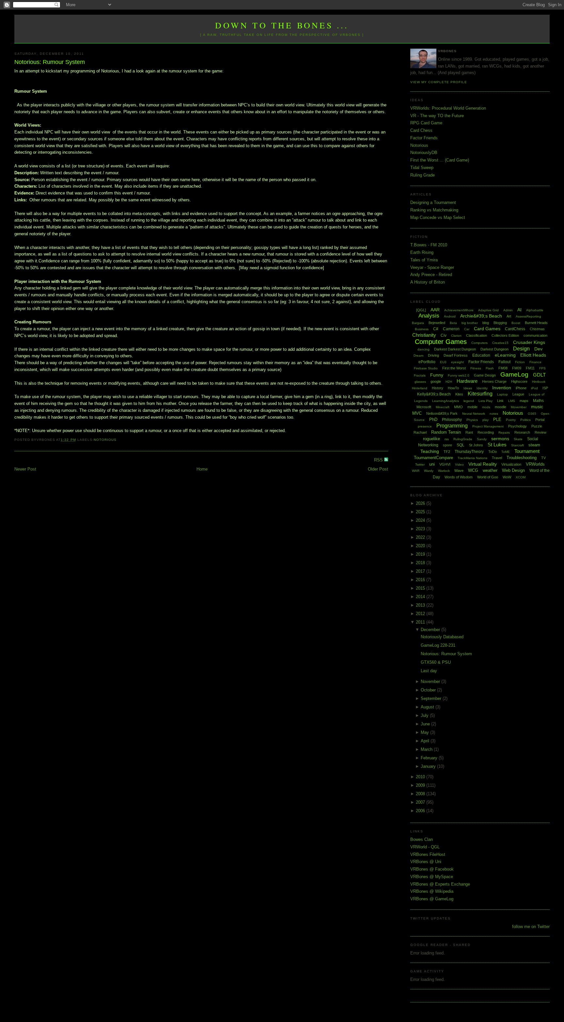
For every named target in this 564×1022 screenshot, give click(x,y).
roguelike (431, 438)
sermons (500, 438)
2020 (421, 545)
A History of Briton (427, 282)
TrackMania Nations (472, 458)
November (431, 681)
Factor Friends (424, 137)
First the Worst (454, 368)
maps (524, 401)
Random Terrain (446, 432)
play (485, 420)
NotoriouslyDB (423, 152)
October (429, 690)
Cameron (451, 329)
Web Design (513, 470)
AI (519, 309)
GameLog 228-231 (438, 645)
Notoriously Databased (442, 636)
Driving (433, 355)
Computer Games (441, 341)
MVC (417, 413)
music (537, 406)
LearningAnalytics (445, 401)
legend (468, 401)
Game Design (485, 375)
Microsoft (423, 407)
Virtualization (511, 464)
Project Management (488, 426)
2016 (421, 579)
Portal (539, 420)
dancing (423, 349)
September (432, 698)
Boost (515, 323)
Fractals (420, 375)
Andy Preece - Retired (431, 274)
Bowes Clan (421, 839)
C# (435, 329)
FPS (542, 368)
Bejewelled (437, 323)
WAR (415, 470)
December (431, 629)
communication (535, 335)
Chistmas (537, 329)
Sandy (482, 439)
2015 (421, 588)
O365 (532, 413)
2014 (421, 596)
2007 (421, 802)
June (426, 723)
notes (494, 413)
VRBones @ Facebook (432, 869)
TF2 (447, 452)
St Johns (476, 445)
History (437, 388)
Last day (429, 670)
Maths (538, 400)
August (428, 707)
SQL (460, 445)
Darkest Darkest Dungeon (455, 349)
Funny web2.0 (458, 375)
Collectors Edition (505, 335)
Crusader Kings (529, 342)
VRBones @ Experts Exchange (440, 884)
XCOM (520, 477)
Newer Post (25, 469)
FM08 (503, 368)
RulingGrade (462, 439)
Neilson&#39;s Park (442, 413)
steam (534, 444)
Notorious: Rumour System (49, 62)
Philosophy (452, 419)
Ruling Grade (422, 175)
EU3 (443, 362)
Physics (472, 420)
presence (425, 426)
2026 (421, 503)
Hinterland (419, 388)
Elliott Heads (533, 355)
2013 (421, 605)
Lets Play (485, 401)
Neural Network (473, 413)
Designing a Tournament (433, 202)
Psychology (517, 426)
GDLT (539, 375)
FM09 (516, 368)
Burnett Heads (536, 323)
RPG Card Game (426, 122)
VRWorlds (535, 464)
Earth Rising (421, 252)
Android (450, 316)
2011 (421, 622)
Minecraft (442, 407)
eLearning (505, 355)
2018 (421, 562)
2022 (421, 537)
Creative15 (500, 343)
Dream (418, 355)
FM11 (530, 368)
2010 (421, 776)
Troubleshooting (522, 457)
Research (522, 432)
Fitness (475, 368)
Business (422, 329)
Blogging (500, 323)
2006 (421, 810)
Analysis (428, 316)
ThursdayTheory (469, 451)
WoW (507, 477)
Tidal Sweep (421, 167)
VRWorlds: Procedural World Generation (448, 108)
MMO (458, 407)
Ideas (467, 388)
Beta (453, 323)
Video (459, 464)
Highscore (519, 381)
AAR (435, 309)
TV (543, 458)
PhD (433, 419)
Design (521, 348)
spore (447, 445)
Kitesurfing (480, 393)
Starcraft (517, 445)
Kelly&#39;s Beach (434, 394)
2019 (421, 554)
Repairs (504, 432)
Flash (490, 368)
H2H (449, 381)
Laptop (502, 394)
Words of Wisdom (459, 477)
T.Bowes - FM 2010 (428, 244)
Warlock (444, 470)
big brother (470, 323)
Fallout (504, 362)
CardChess (515, 329)
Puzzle (536, 426)
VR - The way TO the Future (437, 115)
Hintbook (538, 381)
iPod (534, 388)
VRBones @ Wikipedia (431, 891)
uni (432, 464)
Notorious (105, 439)
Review (540, 432)
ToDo (492, 452)
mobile (472, 407)
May (425, 732)
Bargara (418, 323)
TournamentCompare (433, 457)
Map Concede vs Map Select (437, 217)
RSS (379, 459)
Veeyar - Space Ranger (432, 267)
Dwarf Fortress (456, 355)
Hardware (467, 381)
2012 (421, 613)
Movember (518, 407)
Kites (459, 394)
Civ (443, 335)
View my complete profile (438, 82)
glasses (420, 381)
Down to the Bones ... (282, 25)
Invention (501, 387)
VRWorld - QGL (425, 846)
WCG (473, 470)
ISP (545, 388)
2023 (421, 528)
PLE (497, 419)
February (430, 757)
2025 (421, 511)
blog (485, 323)
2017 (421, 571)
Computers (479, 343)
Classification (476, 335)
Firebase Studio (426, 368)
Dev (538, 348)
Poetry (511, 420)
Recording (486, 432)
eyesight (457, 362)
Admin (508, 310)
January (429, 766)
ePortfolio (426, 362)
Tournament (527, 451)
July (425, 715)
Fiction (520, 362)
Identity (482, 388)
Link (500, 401)
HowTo (453, 388)
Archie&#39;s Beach (481, 315)
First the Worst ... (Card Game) (439, 160)
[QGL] (421, 310)
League (518, 394)
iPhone (521, 388)
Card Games (487, 328)
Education (481, 355)
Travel (497, 458)
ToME (505, 452)
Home (202, 469)
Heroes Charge (494, 381)
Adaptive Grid (488, 310)
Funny (436, 375)
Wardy (428, 470)
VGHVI (444, 464)
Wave (458, 470)
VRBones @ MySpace (431, 876)
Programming (452, 425)
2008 (421, 793)
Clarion (456, 335)
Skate (518, 439)
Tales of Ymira (424, 259)
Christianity (424, 335)
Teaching (429, 451)
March (427, 749)
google (436, 381)
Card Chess (421, 130)
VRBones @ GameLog (431, 898)
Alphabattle (534, 310)
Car (466, 329)
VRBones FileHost (427, 854)
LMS (511, 401)
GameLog (514, 374)
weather (490, 470)
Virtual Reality (482, 464)
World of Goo (487, 477)
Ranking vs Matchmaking (434, 210)
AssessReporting (528, 316)
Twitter (420, 464)
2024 (421, 520)
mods (486, 407)
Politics (525, 420)
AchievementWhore (459, 310)
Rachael (420, 432)
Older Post (378, 469)
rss (447, 439)
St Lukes (497, 444)
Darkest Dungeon (494, 349)
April (426, 740)
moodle (500, 407)
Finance (535, 362)
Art (509, 316)
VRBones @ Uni (425, 861)
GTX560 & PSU (436, 662)
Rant (469, 432)
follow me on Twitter (531, 926)
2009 (421, 785)
